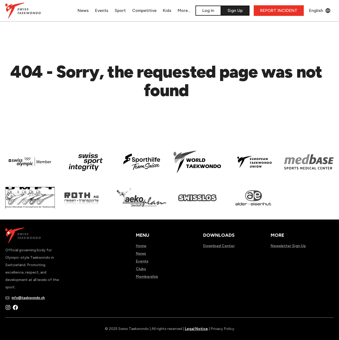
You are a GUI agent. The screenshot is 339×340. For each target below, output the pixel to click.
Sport (120, 10)
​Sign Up (235, 10)
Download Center (219, 246)
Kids (167, 10)
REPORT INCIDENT (278, 10)
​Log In (208, 10)
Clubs (141, 269)
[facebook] (15, 307)
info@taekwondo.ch (28, 298)
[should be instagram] (8, 307)
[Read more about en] (86, 165)
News (83, 10)
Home (141, 246)
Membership (147, 276)
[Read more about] (30, 165)
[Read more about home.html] (197, 201)
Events (101, 10)
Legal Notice (196, 328)
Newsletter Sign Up (288, 246)
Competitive (144, 10)
